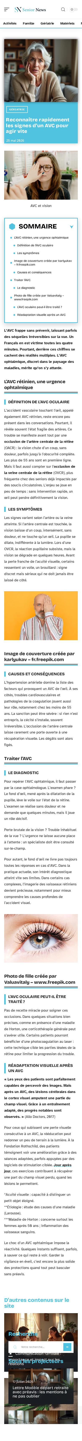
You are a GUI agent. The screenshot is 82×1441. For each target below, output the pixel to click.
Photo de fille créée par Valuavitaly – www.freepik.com (39, 297)
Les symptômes (28, 253)
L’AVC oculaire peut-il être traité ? (39, 307)
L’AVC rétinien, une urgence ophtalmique (41, 237)
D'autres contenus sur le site (36, 1303)
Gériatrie (17, 109)
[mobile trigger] (7, 9)
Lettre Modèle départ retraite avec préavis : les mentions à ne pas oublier (41, 1392)
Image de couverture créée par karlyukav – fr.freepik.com (43, 262)
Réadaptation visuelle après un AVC (41, 315)
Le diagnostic (26, 288)
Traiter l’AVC (22, 280)
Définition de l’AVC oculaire (35, 245)
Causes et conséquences (34, 272)
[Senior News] (30, 9)
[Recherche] (63, 9)
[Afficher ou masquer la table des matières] (65, 227)
